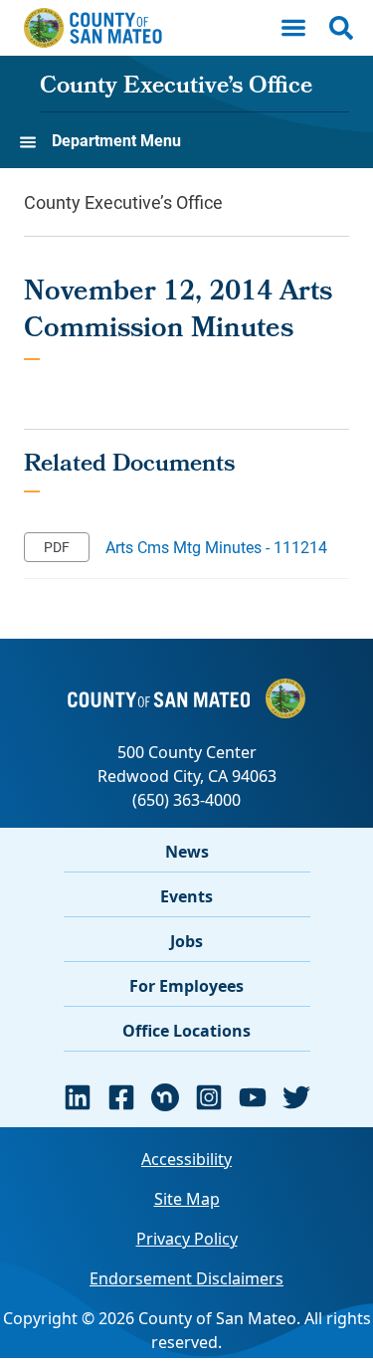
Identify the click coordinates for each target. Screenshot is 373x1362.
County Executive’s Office (176, 87)
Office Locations (186, 1031)
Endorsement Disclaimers (186, 1278)
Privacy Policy (187, 1239)
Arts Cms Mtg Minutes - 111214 (216, 546)
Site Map (187, 1199)
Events (186, 896)
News (187, 852)
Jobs (186, 941)
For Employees (186, 986)
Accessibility (186, 1159)
